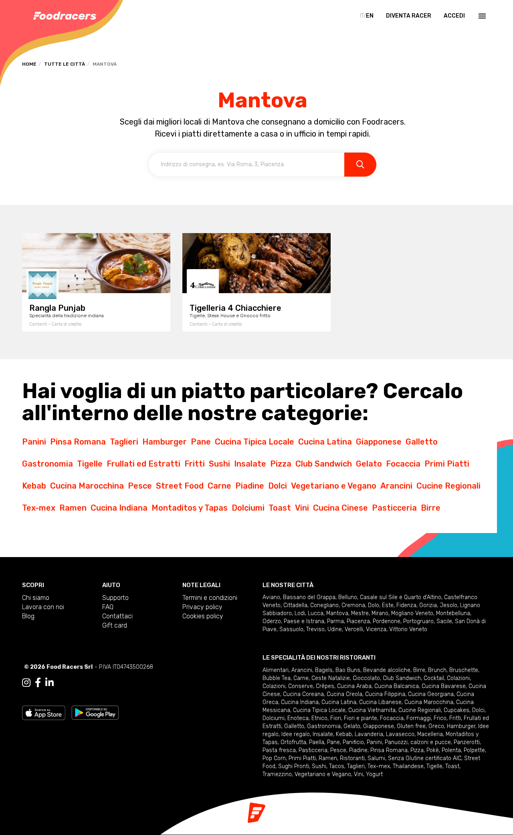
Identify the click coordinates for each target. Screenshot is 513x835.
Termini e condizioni (209, 598)
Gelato (369, 464)
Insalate (250, 464)
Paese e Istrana (304, 621)
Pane (201, 442)
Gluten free (411, 726)
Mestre (360, 613)
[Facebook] (38, 682)
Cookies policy (202, 616)
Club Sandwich (323, 464)
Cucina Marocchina (87, 486)
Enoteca (298, 718)
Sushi (219, 464)
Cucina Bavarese (444, 686)
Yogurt (374, 774)
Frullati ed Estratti (143, 464)
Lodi (300, 613)
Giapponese (379, 442)
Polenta (451, 750)
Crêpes (325, 686)
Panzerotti (467, 742)
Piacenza (358, 621)
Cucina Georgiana (431, 694)
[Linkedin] (49, 682)
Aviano (271, 597)
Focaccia (403, 464)
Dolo (373, 605)
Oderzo (272, 621)
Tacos (336, 766)
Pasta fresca (279, 750)
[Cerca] (360, 165)
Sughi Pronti (293, 766)
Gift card (114, 625)
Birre (430, 508)
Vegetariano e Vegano (333, 486)
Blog (28, 616)
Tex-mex (38, 508)
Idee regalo (295, 734)
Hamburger (164, 442)
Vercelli (354, 629)
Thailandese (408, 766)
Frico (440, 718)
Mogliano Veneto (412, 613)
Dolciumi (248, 508)
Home (29, 64)
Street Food (180, 486)
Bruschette (463, 670)
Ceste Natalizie (330, 678)
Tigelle (90, 464)
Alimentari (276, 670)
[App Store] (43, 712)
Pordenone (386, 621)
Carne (219, 486)
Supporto (115, 598)
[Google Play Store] (95, 712)
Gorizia (428, 605)
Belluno (347, 597)
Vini (302, 508)
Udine (334, 629)
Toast (280, 508)
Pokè (432, 750)
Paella (316, 742)
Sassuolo (291, 629)
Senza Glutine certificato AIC (424, 758)
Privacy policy (202, 607)
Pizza (280, 464)
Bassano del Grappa (309, 597)
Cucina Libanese (380, 702)
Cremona (353, 605)
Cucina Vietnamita (372, 710)
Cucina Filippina (385, 694)
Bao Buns (347, 670)
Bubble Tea (277, 678)
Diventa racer (408, 15)
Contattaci (117, 616)
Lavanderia (369, 734)
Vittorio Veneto (408, 629)
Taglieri (124, 442)
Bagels (324, 670)
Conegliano (324, 605)
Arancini (396, 486)
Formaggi (418, 718)
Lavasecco (400, 734)
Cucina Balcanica (396, 686)
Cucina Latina (325, 442)
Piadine (249, 486)
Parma (335, 621)
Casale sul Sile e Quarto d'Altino (400, 597)
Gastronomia (47, 464)
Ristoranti (352, 758)
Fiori (335, 718)
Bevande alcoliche (386, 670)
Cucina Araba (354, 686)
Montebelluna (453, 613)
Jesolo (448, 605)
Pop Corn (274, 758)
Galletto (422, 442)
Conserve (300, 686)
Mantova (337, 613)
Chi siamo (35, 598)
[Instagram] (26, 682)
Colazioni (458, 678)
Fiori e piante (360, 718)
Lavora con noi (43, 607)
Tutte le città (64, 64)
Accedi (454, 15)
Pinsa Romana (78, 442)
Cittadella (295, 605)
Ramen (73, 508)
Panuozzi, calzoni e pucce (418, 742)
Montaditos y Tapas (189, 508)
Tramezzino (277, 774)
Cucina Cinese (340, 508)
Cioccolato (366, 678)
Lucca (315, 613)
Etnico (319, 718)
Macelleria (430, 734)
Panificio (353, 742)
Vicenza (376, 629)
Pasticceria (394, 508)
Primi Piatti (446, 464)
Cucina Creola (344, 694)
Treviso (315, 629)
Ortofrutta (293, 742)
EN (370, 15)
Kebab (34, 486)
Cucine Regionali (448, 486)
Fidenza (406, 605)
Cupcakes (456, 710)
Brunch (437, 670)
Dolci (277, 486)
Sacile (444, 621)
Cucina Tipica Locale (254, 442)
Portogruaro (418, 621)
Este (388, 605)
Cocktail (434, 678)
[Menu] (481, 16)
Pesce (140, 486)
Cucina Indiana (119, 508)
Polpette (474, 750)
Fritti (194, 464)
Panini (34, 442)
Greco (436, 726)
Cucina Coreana (303, 694)
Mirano (380, 613)
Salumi (376, 758)
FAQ (107, 607)
